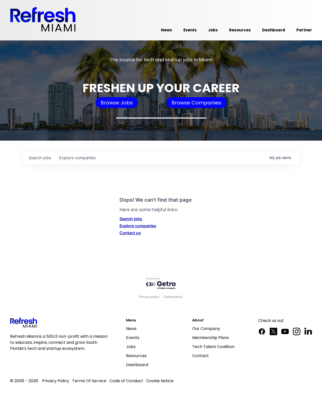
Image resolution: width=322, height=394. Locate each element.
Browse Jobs (117, 102)
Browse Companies (196, 102)
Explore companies (137, 225)
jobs (40, 157)
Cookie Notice (160, 381)
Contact (200, 356)
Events (132, 338)
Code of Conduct (126, 381)
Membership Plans (210, 338)
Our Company (206, 328)
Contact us (130, 232)
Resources (136, 356)
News (131, 328)
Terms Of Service (89, 381)
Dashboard (137, 365)
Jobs (131, 347)
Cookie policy (173, 297)
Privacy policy (149, 297)
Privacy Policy (55, 381)
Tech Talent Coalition (213, 347)
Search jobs (130, 218)
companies (77, 157)
